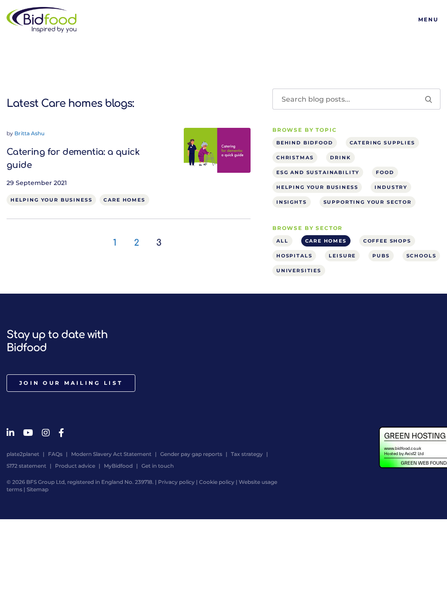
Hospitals (294, 256)
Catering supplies (382, 143)
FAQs (55, 454)
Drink (340, 157)
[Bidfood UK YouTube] (28, 433)
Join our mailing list (71, 383)
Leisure (342, 256)
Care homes (124, 200)
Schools (421, 256)
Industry (391, 187)
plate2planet (23, 454)
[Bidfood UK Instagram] (46, 433)
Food (385, 172)
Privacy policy (176, 482)
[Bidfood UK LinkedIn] (10, 433)
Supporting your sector (367, 202)
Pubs (380, 256)
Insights (291, 202)
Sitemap (37, 489)
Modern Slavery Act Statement (111, 454)
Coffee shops (387, 241)
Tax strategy (247, 454)
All (282, 241)
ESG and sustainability (317, 172)
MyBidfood (118, 465)
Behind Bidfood (304, 143)
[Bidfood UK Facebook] (61, 433)
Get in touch (157, 465)
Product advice (75, 465)
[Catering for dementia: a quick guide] (217, 150)
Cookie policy (216, 482)
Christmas (294, 157)
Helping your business (51, 200)
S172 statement (26, 465)
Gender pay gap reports (191, 454)
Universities (298, 270)
